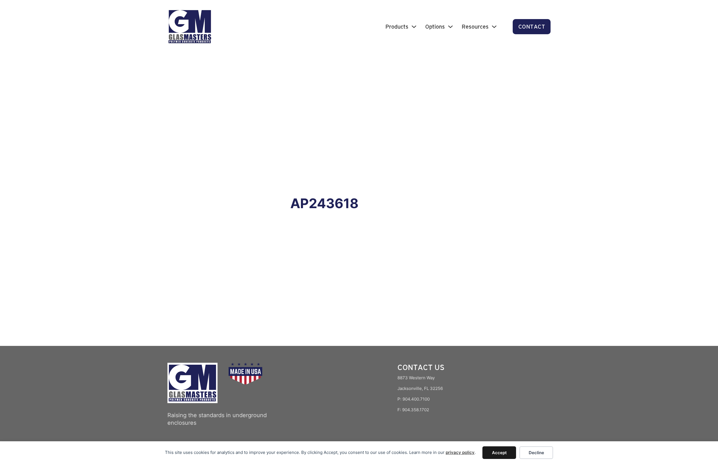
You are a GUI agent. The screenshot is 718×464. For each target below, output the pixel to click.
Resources (475, 27)
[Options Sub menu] (450, 26)
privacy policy (460, 452)
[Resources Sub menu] (494, 26)
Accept (499, 452)
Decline (536, 452)
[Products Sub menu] (414, 26)
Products (396, 27)
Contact (531, 27)
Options (435, 27)
